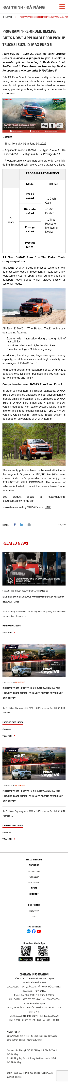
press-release (9, 722)
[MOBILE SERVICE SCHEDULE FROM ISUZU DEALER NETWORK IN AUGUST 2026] (34, 569)
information (8, 625)
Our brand (34, 905)
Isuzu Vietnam (34, 859)
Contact (34, 894)
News (18, 625)
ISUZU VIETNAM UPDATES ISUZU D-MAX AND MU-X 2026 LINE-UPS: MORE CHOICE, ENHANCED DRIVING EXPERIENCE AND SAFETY (32, 693)
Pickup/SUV (34, 911)
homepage (7, 17)
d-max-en (6, 729)
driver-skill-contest (24, 591)
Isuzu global (34, 882)
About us (34, 865)
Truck (34, 916)
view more (7, 632)
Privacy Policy (13, 1031)
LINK (48, 507)
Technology (34, 877)
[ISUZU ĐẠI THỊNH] (24, 7)
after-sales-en (41, 591)
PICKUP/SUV (20, 682)
